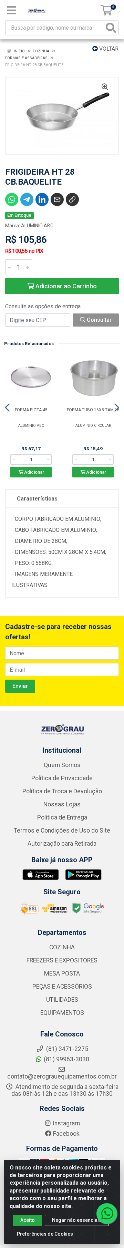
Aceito (27, 1220)
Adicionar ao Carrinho (65, 286)
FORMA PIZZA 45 (31, 410)
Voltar (108, 48)
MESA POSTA (62, 973)
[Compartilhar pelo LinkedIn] (42, 199)
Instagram (66, 1123)
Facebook (66, 1133)
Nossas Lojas (62, 804)
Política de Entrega (62, 817)
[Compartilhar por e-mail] (57, 199)
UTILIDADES (62, 999)
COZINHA (62, 947)
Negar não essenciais (77, 1220)
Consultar (98, 320)
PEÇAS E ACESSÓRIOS (62, 986)
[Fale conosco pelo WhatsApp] (106, 1213)
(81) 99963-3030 (66, 1059)
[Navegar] (7, 407)
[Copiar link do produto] (72, 199)
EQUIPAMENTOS (62, 1012)
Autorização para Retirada (62, 843)
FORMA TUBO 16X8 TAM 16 (93, 410)
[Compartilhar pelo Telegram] (26, 199)
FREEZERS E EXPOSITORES (62, 960)
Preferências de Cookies (45, 1234)
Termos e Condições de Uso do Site (62, 830)
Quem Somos (62, 765)
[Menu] (11, 10)
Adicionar (33, 472)
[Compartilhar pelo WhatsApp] (11, 199)
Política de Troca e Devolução (62, 791)
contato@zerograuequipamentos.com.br (62, 1076)
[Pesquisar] (111, 28)
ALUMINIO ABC (37, 225)
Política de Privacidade (62, 778)
